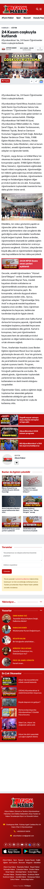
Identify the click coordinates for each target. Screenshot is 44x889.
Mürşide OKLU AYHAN (22, 648)
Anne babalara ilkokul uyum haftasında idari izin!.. (11, 510)
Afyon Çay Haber (9, 867)
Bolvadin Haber (9, 869)
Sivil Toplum (13, 862)
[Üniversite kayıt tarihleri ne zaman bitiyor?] (32, 481)
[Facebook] (6, 845)
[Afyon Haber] (7, 459)
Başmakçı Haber (23, 867)
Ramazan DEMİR (20, 628)
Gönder (6, 571)
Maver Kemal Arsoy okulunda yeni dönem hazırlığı (10, 490)
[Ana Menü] (40, 9)
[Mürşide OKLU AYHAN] (6, 651)
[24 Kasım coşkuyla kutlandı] (22, 65)
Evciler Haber (32, 872)
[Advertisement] (22, 768)
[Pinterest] (14, 845)
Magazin (29, 862)
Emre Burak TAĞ (20, 616)
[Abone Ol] (41, 81)
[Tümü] (41, 602)
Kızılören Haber (8, 877)
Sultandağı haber (27, 879)
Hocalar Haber (9, 874)
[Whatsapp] (34, 845)
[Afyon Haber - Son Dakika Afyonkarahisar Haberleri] (15, 9)
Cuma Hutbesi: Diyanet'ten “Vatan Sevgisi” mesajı (31, 510)
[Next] (30, 845)
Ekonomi (22, 862)
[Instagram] (18, 845)
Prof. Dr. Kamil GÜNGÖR (23, 660)
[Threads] (26, 845)
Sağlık (38, 860)
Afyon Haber (8, 18)
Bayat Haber (35, 867)
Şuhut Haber (15, 879)
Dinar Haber (10, 872)
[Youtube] (22, 845)
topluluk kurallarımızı (22, 579)
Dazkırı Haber (34, 869)
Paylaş (6, 81)
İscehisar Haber (33, 874)
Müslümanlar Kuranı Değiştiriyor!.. (27, 631)
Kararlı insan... (18, 663)
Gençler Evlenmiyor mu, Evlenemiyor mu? (23, 652)
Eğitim (14, 28)
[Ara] (37, 9)
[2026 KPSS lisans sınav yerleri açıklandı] (11, 522)
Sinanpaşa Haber (33, 877)
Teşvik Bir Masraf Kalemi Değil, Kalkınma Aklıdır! (25, 620)
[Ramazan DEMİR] (6, 629)
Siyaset (27, 18)
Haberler (5, 28)
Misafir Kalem (19, 639)
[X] (10, 845)
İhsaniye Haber (21, 874)
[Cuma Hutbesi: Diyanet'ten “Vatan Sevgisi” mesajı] (32, 501)
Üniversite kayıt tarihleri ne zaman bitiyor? (30, 490)
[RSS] (38, 845)
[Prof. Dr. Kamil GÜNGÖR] (6, 662)
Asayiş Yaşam (30, 860)
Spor (18, 18)
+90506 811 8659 (23, 831)
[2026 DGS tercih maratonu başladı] (32, 522)
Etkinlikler (37, 862)
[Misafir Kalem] (6, 640)
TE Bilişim (27, 886)
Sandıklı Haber (21, 877)
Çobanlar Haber (22, 869)
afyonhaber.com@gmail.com (23, 836)
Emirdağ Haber (21, 872)
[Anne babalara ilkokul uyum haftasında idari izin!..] (11, 501)
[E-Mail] (16, 463)
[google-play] (32, 851)
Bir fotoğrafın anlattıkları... (24, 642)
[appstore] (12, 851)
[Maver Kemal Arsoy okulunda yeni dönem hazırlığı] (11, 481)
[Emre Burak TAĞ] (6, 618)
